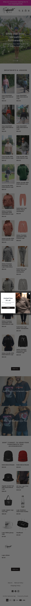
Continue (8, 307)
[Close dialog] (29, 293)
